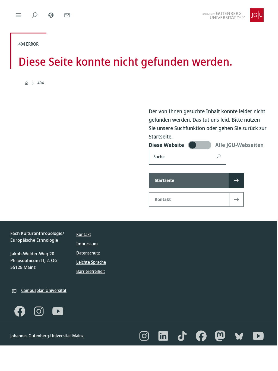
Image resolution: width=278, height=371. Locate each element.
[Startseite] (26, 83)
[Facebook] (19, 311)
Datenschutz (88, 253)
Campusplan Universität (44, 290)
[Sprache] (51, 15)
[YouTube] (57, 311)
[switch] (208, 145)
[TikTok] (182, 336)
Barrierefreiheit (90, 271)
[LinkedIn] (163, 336)
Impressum (87, 244)
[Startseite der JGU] (233, 15)
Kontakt (83, 234)
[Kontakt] (67, 15)
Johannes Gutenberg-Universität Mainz (47, 336)
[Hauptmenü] (18, 15)
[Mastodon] (220, 336)
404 (40, 82)
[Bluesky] (239, 336)
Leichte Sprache (91, 262)
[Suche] (35, 15)
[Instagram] (38, 311)
